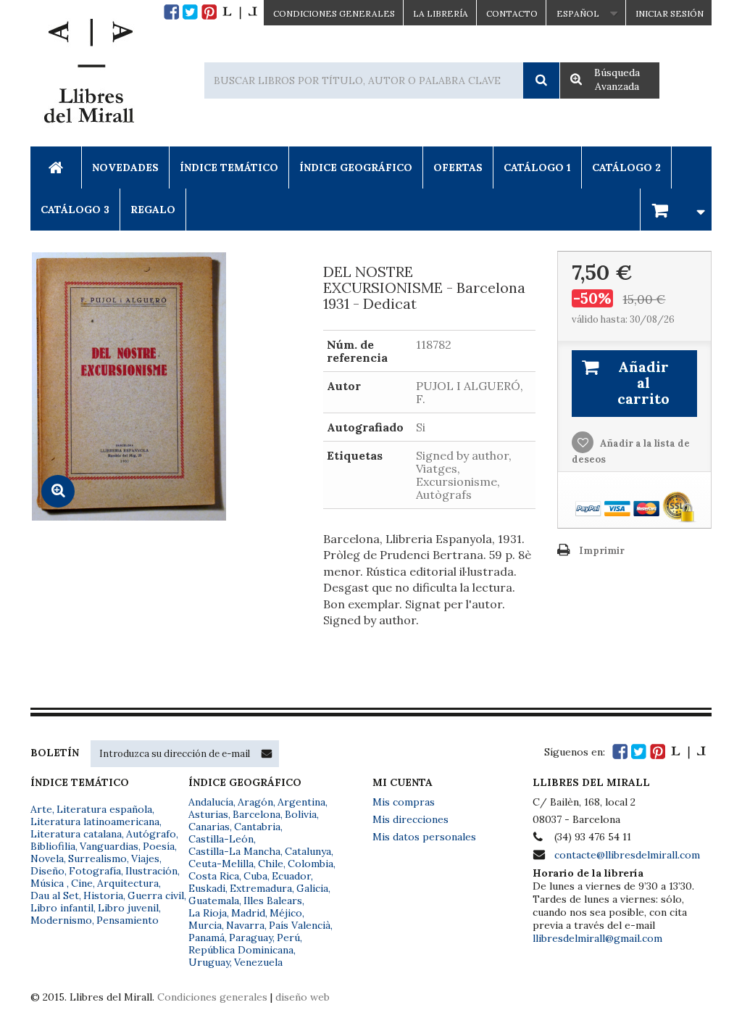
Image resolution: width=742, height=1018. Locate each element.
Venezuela (258, 962)
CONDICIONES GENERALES (334, 13)
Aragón (255, 801)
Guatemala (213, 900)
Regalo (152, 209)
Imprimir (602, 551)
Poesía (159, 846)
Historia (103, 895)
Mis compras (403, 801)
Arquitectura (128, 883)
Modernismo (61, 920)
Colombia (310, 863)
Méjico (286, 912)
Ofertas (458, 167)
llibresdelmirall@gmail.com (597, 938)
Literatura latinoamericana (94, 821)
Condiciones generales (212, 996)
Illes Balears (272, 900)
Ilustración (151, 870)
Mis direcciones (410, 819)
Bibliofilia (52, 846)
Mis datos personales (424, 836)
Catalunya (308, 851)
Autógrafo (151, 833)
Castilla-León (221, 838)
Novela (47, 858)
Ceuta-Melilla (221, 863)
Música (48, 883)
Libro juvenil (128, 907)
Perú (288, 937)
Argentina (301, 801)
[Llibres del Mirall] (88, 75)
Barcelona (256, 814)
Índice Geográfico (355, 167)
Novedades (125, 167)
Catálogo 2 (626, 167)
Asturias (208, 814)
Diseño (47, 870)
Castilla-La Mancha (234, 851)
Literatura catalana (76, 833)
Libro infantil (61, 907)
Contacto (512, 13)
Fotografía (95, 870)
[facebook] (171, 12)
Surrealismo (97, 858)
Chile (270, 863)
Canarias (209, 826)
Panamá (206, 937)
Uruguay (209, 962)
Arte (41, 809)
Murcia (205, 925)
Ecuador (291, 875)
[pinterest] (209, 12)
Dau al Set (54, 895)
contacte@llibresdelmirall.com (627, 854)
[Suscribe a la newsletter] (267, 753)
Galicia (312, 888)
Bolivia (301, 814)
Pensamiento (127, 920)
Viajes (145, 858)
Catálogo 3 (75, 209)
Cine (82, 883)
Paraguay (250, 937)
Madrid (248, 912)
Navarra (245, 925)
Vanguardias (109, 846)
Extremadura (261, 888)
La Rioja (207, 912)
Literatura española (104, 809)
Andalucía (210, 801)
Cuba (255, 875)
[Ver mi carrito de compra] (676, 209)
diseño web (302, 996)
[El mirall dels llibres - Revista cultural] (239, 12)
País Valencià (299, 925)
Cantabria (257, 826)
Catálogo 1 (537, 167)
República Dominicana (240, 949)
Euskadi (206, 888)
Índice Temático (229, 167)
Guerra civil (156, 895)
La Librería (440, 13)
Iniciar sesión (669, 13)
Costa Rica (213, 875)
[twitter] (190, 12)
